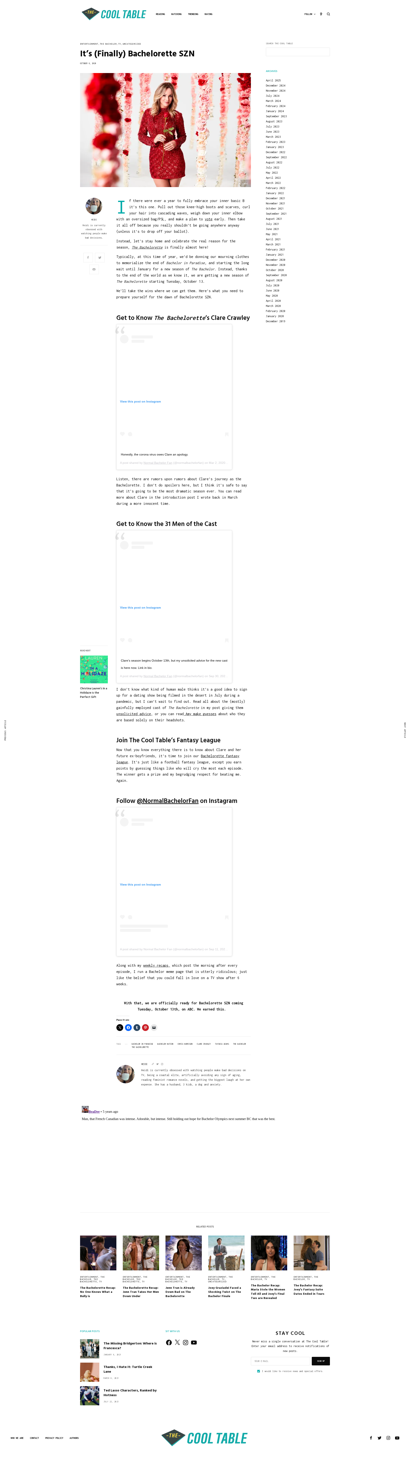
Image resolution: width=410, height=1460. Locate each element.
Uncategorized (132, 44)
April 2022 (273, 177)
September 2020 (276, 275)
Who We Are (17, 1438)
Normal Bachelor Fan (158, 462)
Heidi (94, 220)
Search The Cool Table (279, 43)
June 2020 (272, 290)
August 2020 (274, 280)
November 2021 (275, 203)
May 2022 (272, 172)
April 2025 (273, 80)
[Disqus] (205, 1157)
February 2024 (275, 106)
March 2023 (273, 136)
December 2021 (275, 198)
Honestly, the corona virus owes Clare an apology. (154, 454)
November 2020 (275, 265)
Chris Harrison (185, 1044)
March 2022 (273, 183)
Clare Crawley (204, 1044)
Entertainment (89, 44)
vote (208, 219)
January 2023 (275, 147)
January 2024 (275, 111)
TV (119, 44)
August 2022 (274, 162)
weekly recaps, (156, 965)
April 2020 (273, 300)
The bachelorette (89, 1280)
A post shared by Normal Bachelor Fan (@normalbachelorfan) (162, 949)
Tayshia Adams (222, 1044)
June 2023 (272, 131)
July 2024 (272, 95)
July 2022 (272, 167)
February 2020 (275, 311)
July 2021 (272, 224)
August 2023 (274, 121)
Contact (34, 1438)
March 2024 (273, 101)
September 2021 (276, 213)
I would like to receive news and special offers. (293, 1371)
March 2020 (273, 306)
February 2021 (275, 249)
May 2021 (272, 234)
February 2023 (275, 142)
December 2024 (275, 85)
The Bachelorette (140, 1047)
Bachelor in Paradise (142, 1044)
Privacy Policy (54, 1438)
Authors (74, 1438)
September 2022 (276, 157)
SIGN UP (321, 1361)
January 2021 (275, 254)
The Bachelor (108, 44)
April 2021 (273, 239)
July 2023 (272, 126)
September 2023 (276, 116)
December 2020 (275, 259)
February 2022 (275, 188)
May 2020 (272, 295)
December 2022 (275, 152)
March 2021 (273, 244)
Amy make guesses (200, 714)
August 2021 (274, 218)
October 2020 (275, 270)
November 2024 (275, 90)
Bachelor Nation (165, 1044)
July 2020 (272, 285)
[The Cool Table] (114, 14)
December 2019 (275, 321)
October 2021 (275, 208)
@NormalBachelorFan (168, 801)
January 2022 (275, 193)
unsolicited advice (133, 714)
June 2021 (272, 229)
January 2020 (275, 316)
